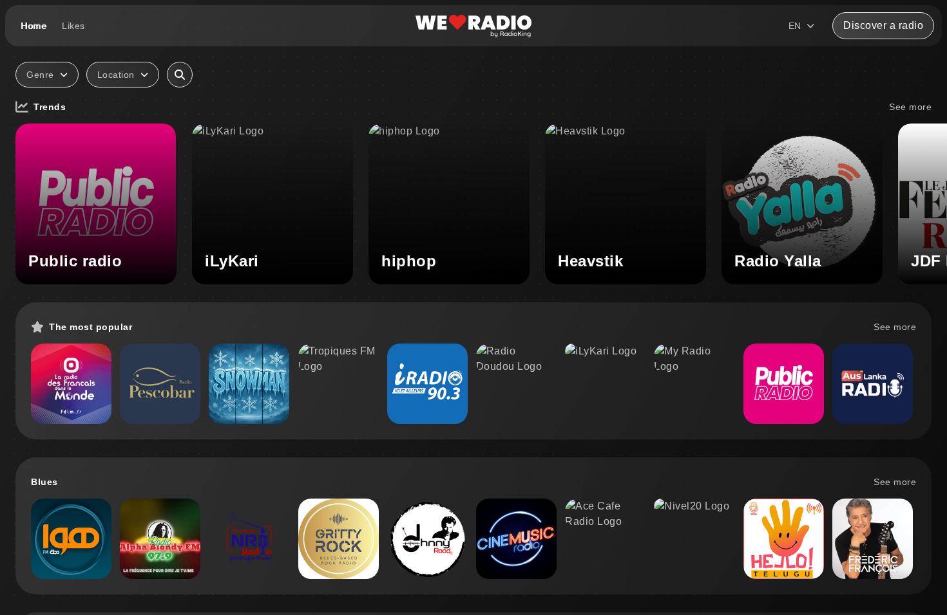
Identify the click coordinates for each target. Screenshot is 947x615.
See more (910, 107)
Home (33, 26)
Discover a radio (883, 25)
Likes (73, 26)
